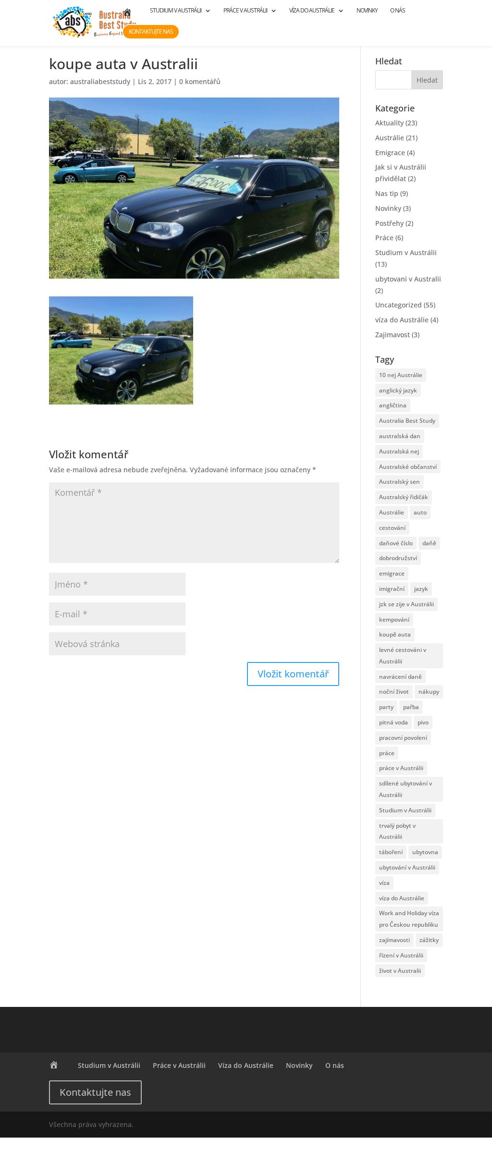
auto (420, 512)
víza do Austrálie (402, 319)
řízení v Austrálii (401, 955)
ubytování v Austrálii (407, 867)
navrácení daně (400, 677)
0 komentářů (200, 81)
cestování (392, 528)
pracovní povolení (403, 738)
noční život (394, 691)
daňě (429, 543)
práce (386, 753)
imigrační (392, 589)
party (386, 707)
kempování (394, 619)
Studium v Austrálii (175, 10)
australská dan (399, 436)
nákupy (428, 691)
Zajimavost (392, 334)
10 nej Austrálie (400, 375)
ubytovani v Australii (408, 278)
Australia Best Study (407, 421)
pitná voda (393, 722)
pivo (423, 722)
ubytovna (425, 852)
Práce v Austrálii (245, 10)
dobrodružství (398, 558)
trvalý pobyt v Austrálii (397, 831)
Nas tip (386, 193)
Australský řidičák (403, 497)
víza (384, 883)
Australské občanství (408, 467)
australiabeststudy (100, 81)
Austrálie (389, 137)
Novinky (367, 10)
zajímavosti (394, 940)
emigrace (392, 573)
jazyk (421, 589)
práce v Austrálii (401, 768)
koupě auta (395, 634)
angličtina (392, 405)
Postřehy (389, 223)
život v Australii (400, 971)
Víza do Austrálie (311, 10)
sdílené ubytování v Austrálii (405, 789)
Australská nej (399, 451)
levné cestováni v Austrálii (402, 655)
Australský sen (399, 482)
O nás (397, 10)
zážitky (429, 940)
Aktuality (389, 122)
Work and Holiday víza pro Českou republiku (409, 919)
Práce (384, 237)
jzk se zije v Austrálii (406, 604)
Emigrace (390, 152)
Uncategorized (398, 304)
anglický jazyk (398, 390)
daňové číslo (396, 543)
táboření (391, 852)
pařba (411, 707)
